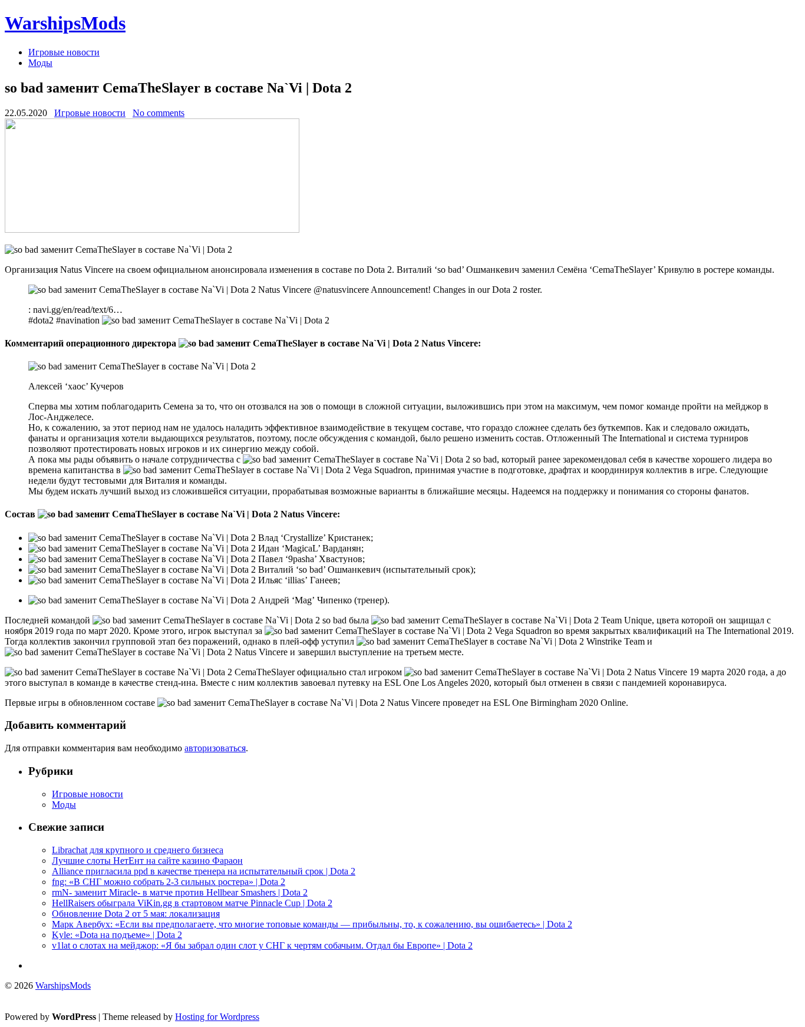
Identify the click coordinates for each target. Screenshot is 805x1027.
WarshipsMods (65, 23)
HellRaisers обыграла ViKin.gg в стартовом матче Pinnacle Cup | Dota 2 (192, 903)
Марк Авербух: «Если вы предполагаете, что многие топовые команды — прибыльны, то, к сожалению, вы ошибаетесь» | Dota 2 (312, 924)
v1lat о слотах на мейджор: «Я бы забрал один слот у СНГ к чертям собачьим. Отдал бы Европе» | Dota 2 (262, 945)
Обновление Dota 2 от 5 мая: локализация (136, 914)
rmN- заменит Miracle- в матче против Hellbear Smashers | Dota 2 (180, 892)
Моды (40, 63)
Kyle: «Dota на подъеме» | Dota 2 (117, 935)
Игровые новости (64, 52)
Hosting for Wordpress (217, 1017)
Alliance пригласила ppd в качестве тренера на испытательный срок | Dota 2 (203, 871)
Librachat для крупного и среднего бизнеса (137, 850)
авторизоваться (215, 748)
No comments (158, 113)
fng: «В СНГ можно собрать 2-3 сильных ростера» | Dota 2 (168, 882)
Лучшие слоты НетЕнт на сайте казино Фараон (147, 861)
